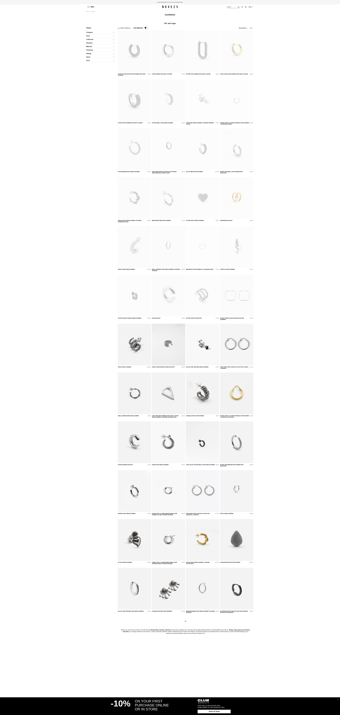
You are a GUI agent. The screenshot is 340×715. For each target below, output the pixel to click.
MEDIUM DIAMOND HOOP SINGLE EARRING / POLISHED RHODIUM (200, 611)
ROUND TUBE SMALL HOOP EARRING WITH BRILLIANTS (231, 172)
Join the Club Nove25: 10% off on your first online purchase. (170, 2)
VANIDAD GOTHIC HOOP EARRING (195, 416)
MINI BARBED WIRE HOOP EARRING (161, 220)
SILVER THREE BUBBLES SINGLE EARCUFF (163, 367)
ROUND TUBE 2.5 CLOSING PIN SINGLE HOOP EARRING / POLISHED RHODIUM (234, 123)
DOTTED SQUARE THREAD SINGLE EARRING (129, 318)
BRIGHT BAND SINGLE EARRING (126, 269)
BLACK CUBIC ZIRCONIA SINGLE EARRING (197, 367)
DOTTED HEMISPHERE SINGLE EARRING (128, 660)
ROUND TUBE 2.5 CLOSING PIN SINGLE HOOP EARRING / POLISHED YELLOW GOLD (234, 416)
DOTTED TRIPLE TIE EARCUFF (194, 318)
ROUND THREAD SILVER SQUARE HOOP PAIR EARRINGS (232, 318)
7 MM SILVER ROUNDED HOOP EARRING (196, 660)
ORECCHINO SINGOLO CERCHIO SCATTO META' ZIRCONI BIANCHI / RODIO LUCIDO (164, 172)
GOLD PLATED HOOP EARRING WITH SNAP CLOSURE (234, 74)
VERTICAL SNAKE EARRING (227, 269)
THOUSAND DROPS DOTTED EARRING (230, 562)
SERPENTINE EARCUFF (226, 220)
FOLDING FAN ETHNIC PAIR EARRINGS (162, 611)
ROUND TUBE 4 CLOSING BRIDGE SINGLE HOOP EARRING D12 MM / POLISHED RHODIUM (164, 514)
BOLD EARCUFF (156, 318)
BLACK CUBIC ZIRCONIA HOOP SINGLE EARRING (131, 611)
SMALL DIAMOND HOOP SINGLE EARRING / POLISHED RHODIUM (166, 269)
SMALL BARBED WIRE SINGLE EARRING (128, 416)
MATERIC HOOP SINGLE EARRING (126, 513)
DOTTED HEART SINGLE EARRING (195, 220)
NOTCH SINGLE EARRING (226, 513)
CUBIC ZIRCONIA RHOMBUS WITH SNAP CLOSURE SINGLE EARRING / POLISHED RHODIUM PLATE (165, 416)
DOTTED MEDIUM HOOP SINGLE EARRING (129, 171)
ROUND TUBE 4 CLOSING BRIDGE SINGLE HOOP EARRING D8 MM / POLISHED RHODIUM (164, 563)
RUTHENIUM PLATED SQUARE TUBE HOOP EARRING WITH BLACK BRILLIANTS (234, 611)
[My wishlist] (242, 7)
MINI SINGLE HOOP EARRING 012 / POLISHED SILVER (199, 269)
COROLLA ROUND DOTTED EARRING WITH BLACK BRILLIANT (233, 660)
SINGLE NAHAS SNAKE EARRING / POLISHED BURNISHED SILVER (129, 221)
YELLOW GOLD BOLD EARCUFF (160, 660)
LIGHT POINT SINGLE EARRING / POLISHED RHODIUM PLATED (200, 123)
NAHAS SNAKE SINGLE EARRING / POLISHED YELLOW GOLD (198, 563)
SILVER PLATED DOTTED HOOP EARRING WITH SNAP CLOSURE (131, 74)
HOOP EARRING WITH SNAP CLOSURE (162, 74)
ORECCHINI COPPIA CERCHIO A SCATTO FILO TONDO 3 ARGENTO (234, 367)
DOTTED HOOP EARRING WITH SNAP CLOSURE (130, 123)
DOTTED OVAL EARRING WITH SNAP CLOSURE (198, 74)
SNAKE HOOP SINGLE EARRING (160, 464)
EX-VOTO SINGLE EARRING (125, 562)
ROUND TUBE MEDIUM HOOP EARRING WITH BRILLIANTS (231, 465)
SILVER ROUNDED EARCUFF (125, 464)
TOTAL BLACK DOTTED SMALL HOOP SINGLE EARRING (200, 464)
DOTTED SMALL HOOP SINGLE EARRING (162, 123)
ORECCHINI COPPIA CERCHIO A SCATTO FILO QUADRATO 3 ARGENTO (198, 514)
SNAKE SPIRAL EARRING (124, 367)
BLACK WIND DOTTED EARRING (194, 171)
